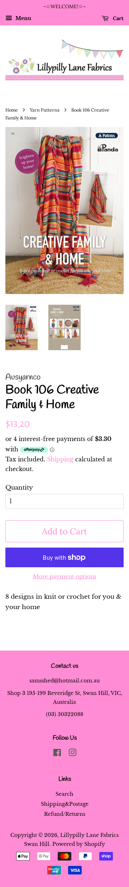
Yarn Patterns (44, 110)
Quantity (19, 487)
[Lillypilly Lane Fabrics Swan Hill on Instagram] (72, 754)
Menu (22, 18)
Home (11, 110)
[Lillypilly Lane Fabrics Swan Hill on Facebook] (57, 754)
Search (64, 794)
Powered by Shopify (78, 844)
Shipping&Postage (65, 804)
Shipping (60, 459)
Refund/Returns (64, 814)
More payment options (64, 576)
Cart (117, 18)
